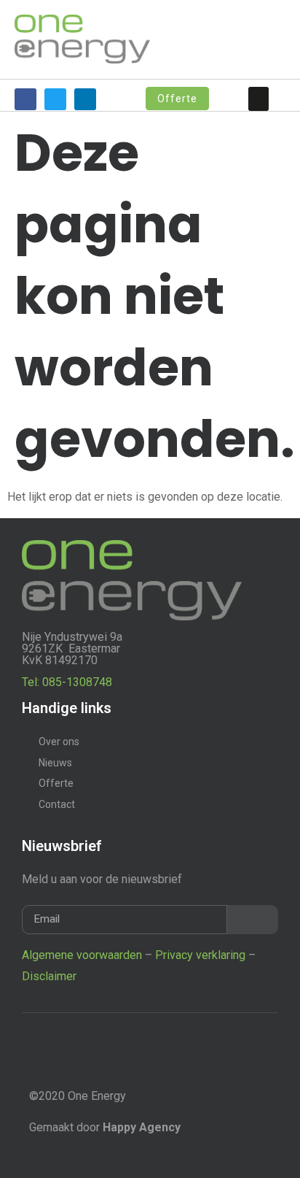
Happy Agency (142, 1127)
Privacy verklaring (200, 955)
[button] (258, 99)
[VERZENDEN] (252, 919)
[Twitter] (55, 99)
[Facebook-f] (25, 99)
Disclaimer (49, 976)
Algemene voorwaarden (82, 955)
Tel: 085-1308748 (67, 682)
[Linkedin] (85, 99)
